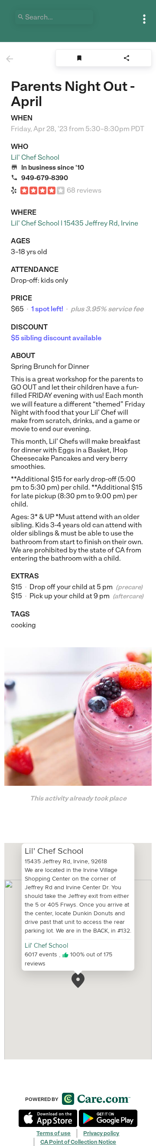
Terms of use (53, 1133)
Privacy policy (101, 1133)
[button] (78, 980)
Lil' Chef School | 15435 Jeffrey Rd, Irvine (74, 223)
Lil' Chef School (35, 157)
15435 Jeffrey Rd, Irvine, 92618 (66, 861)
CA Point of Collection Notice (78, 1142)
